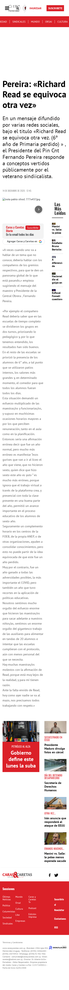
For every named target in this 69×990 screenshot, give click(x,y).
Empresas (20, 920)
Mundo (35, 21)
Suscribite (32, 227)
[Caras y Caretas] (17, 877)
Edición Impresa (32, 915)
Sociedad (7, 917)
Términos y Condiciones (13, 942)
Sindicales (18, 21)
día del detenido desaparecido (53, 776)
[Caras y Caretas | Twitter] (56, 875)
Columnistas (9, 911)
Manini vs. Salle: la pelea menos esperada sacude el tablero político (55, 861)
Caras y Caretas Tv (32, 899)
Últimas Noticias (7, 898)
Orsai (48, 21)
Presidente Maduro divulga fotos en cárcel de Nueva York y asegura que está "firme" (55, 754)
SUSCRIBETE (55, 8)
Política (6, 905)
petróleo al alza (21, 746)
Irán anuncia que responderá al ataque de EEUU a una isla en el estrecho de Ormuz (55, 827)
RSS (56, 927)
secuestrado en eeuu (53, 738)
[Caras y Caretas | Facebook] (50, 875)
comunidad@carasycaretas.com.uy (26, 956)
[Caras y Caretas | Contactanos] (63, 875)
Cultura (62, 21)
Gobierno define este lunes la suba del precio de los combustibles (21, 768)
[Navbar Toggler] (9, 8)
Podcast (32, 908)
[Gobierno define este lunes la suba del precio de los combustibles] (21, 731)
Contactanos (60, 918)
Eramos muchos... (54, 849)
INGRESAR (35, 8)
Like (17, 914)
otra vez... (50, 813)
